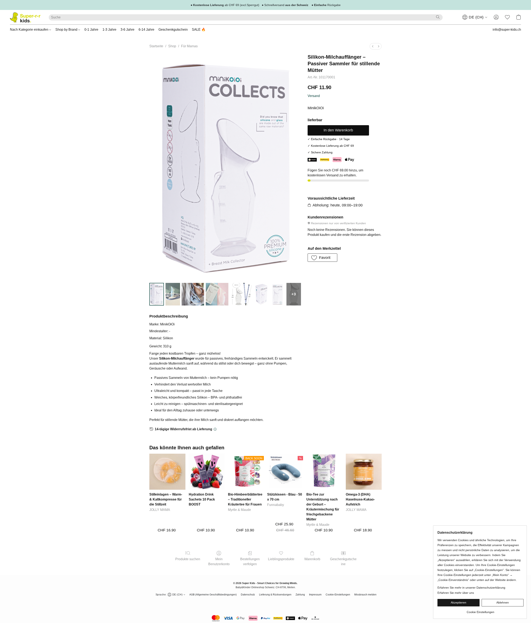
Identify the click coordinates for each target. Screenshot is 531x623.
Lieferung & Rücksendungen (275, 594)
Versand (314, 96)
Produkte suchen (187, 559)
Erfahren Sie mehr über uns (455, 592)
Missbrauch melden (365, 594)
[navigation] (475, 17)
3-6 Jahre (127, 29)
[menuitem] (373, 46)
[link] (480, 610)
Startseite (156, 46)
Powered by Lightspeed (265, 602)
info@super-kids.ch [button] (507, 29)
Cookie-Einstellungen (338, 594)
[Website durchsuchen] (438, 17)
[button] (25, 17)
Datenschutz (248, 594)
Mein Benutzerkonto (219, 561)
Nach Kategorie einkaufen (29, 29)
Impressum (315, 594)
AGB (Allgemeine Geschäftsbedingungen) (213, 594)
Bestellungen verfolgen (250, 561)
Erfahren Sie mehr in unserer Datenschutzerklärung (471, 587)
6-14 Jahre (146, 29)
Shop (172, 46)
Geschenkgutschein (173, 29)
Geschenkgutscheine (343, 561)
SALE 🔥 (199, 29)
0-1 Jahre (91, 29)
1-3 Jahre (109, 29)
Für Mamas (189, 46)
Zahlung (300, 594)
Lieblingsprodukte (281, 559)
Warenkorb (312, 559)
